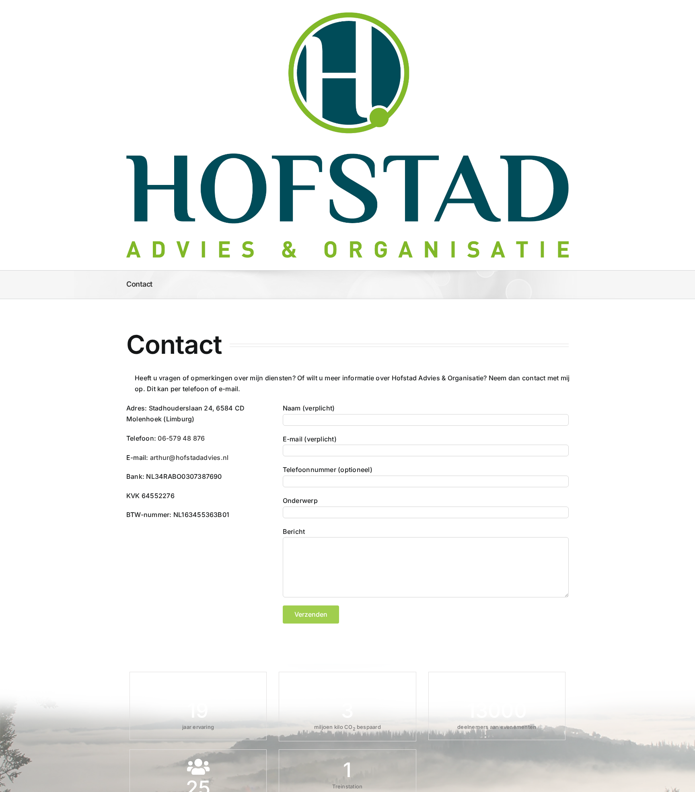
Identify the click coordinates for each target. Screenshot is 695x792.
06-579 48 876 (181, 438)
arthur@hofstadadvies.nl (189, 457)
